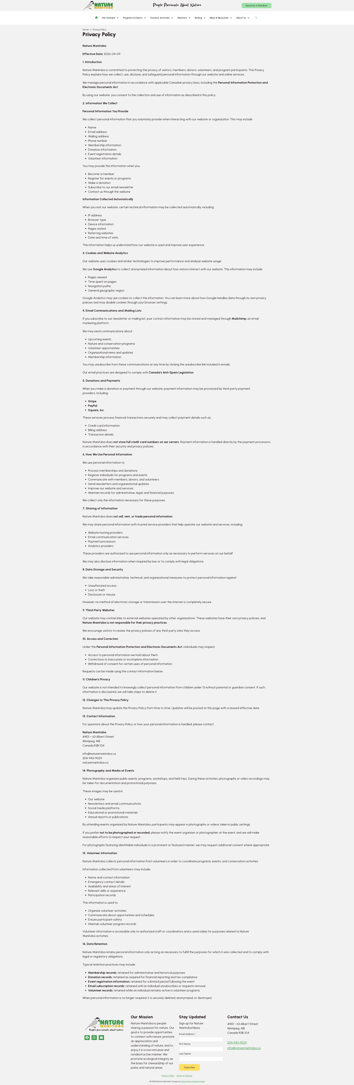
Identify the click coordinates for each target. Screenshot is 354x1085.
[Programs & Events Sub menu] (145, 18)
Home (86, 29)
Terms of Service (184, 1075)
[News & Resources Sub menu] (231, 18)
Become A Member (256, 5)
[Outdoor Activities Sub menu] (172, 18)
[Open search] (256, 17)
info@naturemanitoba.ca (244, 1048)
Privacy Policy (168, 1075)
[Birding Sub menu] (204, 18)
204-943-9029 (237, 1042)
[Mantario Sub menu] (189, 18)
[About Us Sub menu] (248, 18)
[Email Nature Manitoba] (101, 1037)
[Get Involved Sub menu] (118, 18)
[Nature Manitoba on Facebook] (87, 1037)
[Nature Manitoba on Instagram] (94, 1037)
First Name (185, 1043)
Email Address (187, 1034)
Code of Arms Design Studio (193, 1081)
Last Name (185, 1053)
